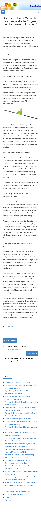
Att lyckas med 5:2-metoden (16, 346)
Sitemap (8, 500)
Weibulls (10, 327)
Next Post (31, 353)
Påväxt (14, 31)
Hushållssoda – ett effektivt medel (17, 492)
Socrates (25, 513)
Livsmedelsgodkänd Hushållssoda (17, 494)
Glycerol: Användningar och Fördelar (18, 419)
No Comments (24, 31)
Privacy (7, 497)
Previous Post (11, 340)
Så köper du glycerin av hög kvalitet (17, 382)
